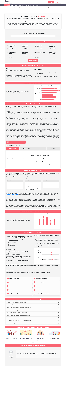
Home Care (32, 5)
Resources (37, 5)
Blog (51, 2)
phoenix (30, 7)
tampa (41, 7)
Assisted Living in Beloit (40, 52)
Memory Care (21, 5)
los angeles (14, 7)
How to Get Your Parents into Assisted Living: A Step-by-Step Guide (40, 338)
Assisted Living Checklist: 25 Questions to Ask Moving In (54, 338)
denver (26, 7)
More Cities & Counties (33, 60)
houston (22, 7)
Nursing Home (26, 5)
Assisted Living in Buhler (27, 55)
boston (34, 7)
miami (44, 7)
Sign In (58, 2)
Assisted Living (7, 5)
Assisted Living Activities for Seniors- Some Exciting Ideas (26, 338)
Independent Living (14, 5)
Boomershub (7, 10)
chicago (18, 7)
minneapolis (48, 7)
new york (9, 7)
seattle (37, 7)
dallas (6, 7)
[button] (60, 336)
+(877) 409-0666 (44, 2)
